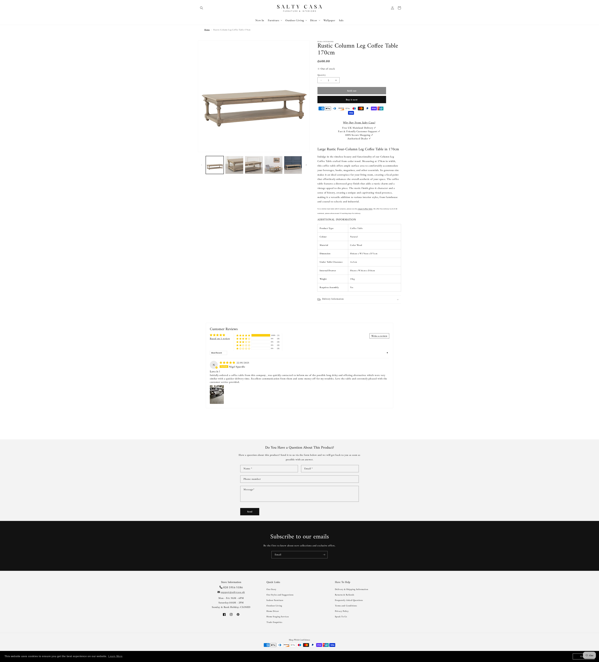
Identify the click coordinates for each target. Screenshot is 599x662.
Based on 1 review (220, 338)
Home (207, 29)
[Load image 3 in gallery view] (254, 165)
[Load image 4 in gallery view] (273, 165)
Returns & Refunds (344, 594)
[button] (201, 8)
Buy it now (352, 99)
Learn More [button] (115, 656)
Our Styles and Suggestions (280, 594)
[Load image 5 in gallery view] (293, 165)
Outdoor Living (274, 605)
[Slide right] (306, 164)
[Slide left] (201, 164)
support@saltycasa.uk (233, 592)
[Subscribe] (324, 554)
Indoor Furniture (274, 600)
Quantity (321, 75)
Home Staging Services (277, 616)
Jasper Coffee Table (365, 209)
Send (249, 511)
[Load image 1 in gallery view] (215, 165)
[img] (228, 362)
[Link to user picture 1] (217, 394)
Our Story (271, 589)
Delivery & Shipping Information (351, 589)
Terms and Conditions (346, 605)
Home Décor (272, 611)
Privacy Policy (342, 611)
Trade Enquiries (274, 622)
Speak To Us (341, 616)
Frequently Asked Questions (349, 600)
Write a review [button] (379, 335)
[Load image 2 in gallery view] (234, 165)
